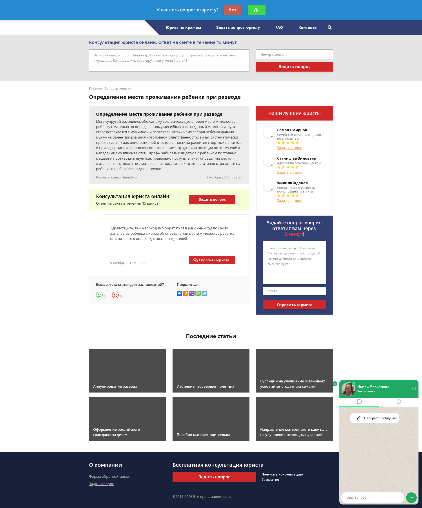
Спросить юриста (214, 260)
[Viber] (192, 293)
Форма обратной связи (109, 476)
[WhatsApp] (198, 293)
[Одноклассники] (185, 293)
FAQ (279, 27)
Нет (232, 10)
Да (257, 10)
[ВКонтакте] (179, 293)
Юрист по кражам (183, 27)
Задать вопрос (295, 66)
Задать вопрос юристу (238, 27)
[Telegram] (204, 293)
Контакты (307, 27)
